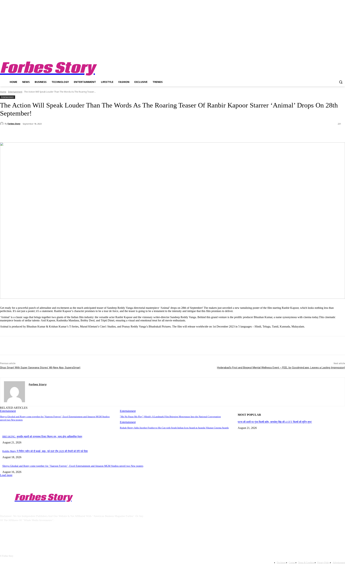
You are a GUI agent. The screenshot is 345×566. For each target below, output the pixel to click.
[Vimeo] (338, 54)
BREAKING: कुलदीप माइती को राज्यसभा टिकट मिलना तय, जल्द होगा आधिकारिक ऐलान (42, 436)
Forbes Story (14, 123)
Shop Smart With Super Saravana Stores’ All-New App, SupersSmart (40, 367)
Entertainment (15, 91)
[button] (340, 82)
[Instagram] (328, 54)
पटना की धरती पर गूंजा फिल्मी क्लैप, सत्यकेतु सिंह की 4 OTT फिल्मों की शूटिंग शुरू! (275, 422)
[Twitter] (333, 54)
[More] (85, 133)
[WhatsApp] (72, 133)
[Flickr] (22, 536)
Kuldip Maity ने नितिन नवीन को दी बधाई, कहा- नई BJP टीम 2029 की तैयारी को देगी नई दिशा (45, 451)
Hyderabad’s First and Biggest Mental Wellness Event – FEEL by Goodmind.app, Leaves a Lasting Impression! (281, 367)
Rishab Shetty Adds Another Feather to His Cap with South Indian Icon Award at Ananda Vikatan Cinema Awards (174, 427)
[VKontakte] (40, 536)
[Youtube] (343, 54)
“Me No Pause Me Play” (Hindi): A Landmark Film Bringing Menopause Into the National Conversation (170, 416)
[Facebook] (323, 54)
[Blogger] (3, 536)
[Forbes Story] (2, 123)
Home (3, 91)
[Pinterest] (59, 133)
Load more (6, 475)
